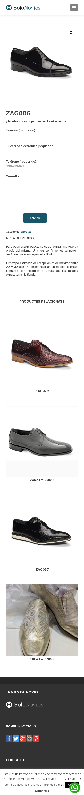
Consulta (12, 176)
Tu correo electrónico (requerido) (30, 146)
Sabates (26, 231)
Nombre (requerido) (20, 130)
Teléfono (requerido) (21, 161)
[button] (71, 33)
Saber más (42, 790)
